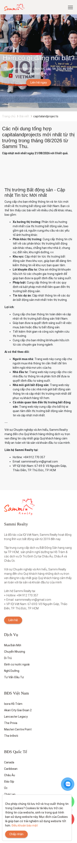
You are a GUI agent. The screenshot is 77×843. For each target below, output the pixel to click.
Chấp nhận (16, 834)
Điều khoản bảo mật (24, 825)
